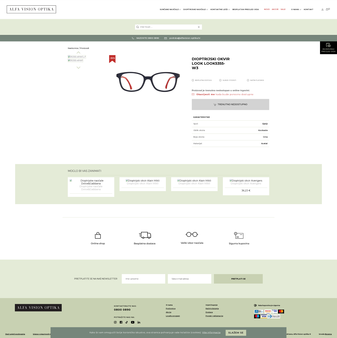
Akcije (275, 9)
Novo (267, 9)
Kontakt (308, 9)
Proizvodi (84, 48)
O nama (295, 9)
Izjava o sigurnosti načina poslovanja (49, 334)
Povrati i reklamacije (214, 316)
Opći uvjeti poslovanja (15, 334)
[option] (86, 57)
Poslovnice (170, 309)
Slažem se (236, 332)
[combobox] (168, 27)
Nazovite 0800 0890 (147, 38)
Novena (328, 334)
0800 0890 (122, 309)
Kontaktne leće (219, 9)
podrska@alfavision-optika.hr (184, 38)
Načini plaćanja (212, 309)
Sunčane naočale (169, 9)
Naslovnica (73, 48)
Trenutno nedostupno (232, 104)
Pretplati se (238, 279)
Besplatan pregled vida (245, 9)
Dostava (209, 312)
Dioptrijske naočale (194, 9)
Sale (283, 9)
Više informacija (211, 332)
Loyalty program (173, 316)
